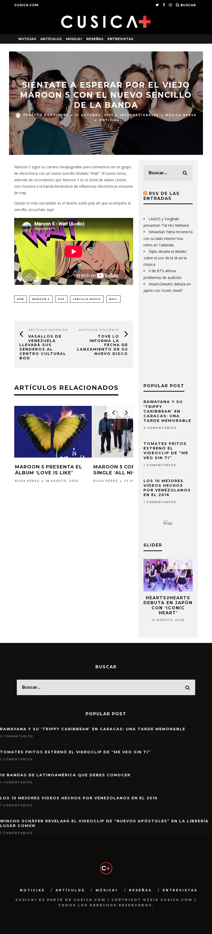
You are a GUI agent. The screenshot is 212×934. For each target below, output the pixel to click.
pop (61, 299)
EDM (20, 299)
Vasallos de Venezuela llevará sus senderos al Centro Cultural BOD (42, 347)
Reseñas (94, 39)
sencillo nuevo (87, 299)
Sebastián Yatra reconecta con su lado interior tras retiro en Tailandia (168, 238)
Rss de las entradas (161, 196)
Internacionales (139, 115)
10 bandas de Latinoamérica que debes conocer (65, 775)
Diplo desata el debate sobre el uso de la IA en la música (165, 258)
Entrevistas (120, 39)
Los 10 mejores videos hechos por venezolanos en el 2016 (167, 488)
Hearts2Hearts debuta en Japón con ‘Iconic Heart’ (168, 605)
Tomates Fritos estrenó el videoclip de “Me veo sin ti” (165, 450)
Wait (113, 299)
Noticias (27, 39)
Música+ (74, 39)
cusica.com (26, 5)
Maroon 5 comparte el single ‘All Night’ (127, 470)
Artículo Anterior (48, 330)
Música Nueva (181, 115)
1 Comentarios (159, 465)
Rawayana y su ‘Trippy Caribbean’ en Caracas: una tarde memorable (167, 411)
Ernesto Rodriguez (46, 115)
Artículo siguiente (99, 330)
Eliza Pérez (27, 481)
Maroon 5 (41, 299)
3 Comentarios (160, 428)
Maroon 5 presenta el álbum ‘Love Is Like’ (48, 470)
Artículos (51, 39)
